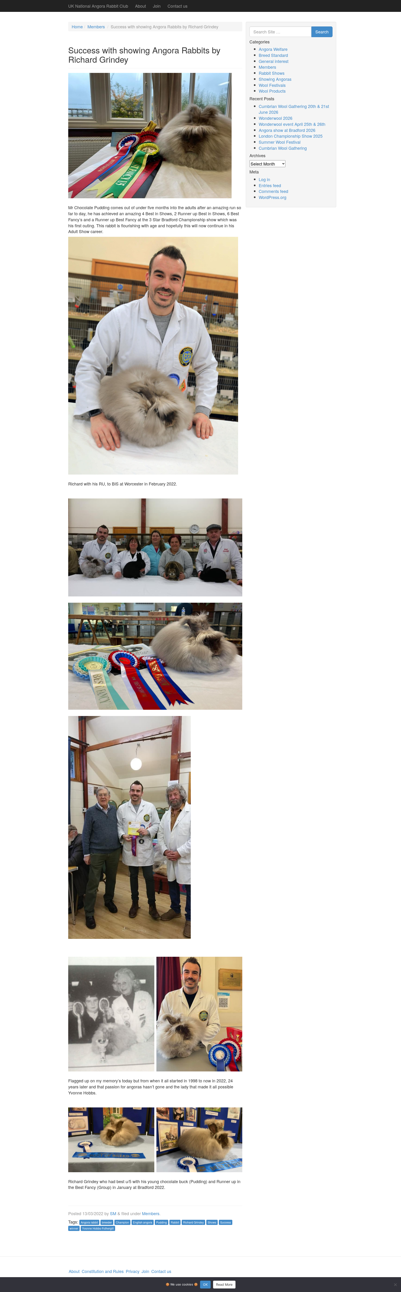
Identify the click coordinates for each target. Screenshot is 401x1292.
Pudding (161, 1222)
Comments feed (273, 191)
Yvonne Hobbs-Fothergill (98, 1228)
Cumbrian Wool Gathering (283, 148)
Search (322, 32)
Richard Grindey (193, 1222)
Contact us (178, 6)
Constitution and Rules (103, 1271)
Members (96, 26)
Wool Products (272, 91)
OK (205, 1284)
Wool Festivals (272, 85)
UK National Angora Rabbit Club (98, 6)
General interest (273, 61)
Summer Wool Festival (280, 142)
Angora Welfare (273, 49)
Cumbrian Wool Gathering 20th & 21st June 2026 (294, 109)
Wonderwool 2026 (275, 118)
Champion (122, 1222)
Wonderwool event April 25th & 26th (292, 124)
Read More (224, 1284)
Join (157, 6)
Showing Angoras (275, 79)
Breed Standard (273, 55)
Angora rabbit (89, 1222)
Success (225, 1222)
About (140, 6)
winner (74, 1228)
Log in (264, 179)
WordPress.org (272, 197)
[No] (395, 1284)
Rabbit (175, 1222)
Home (77, 26)
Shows (212, 1222)
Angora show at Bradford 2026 (287, 130)
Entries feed (270, 185)
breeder (107, 1222)
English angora (142, 1222)
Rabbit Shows (272, 73)
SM (113, 1213)
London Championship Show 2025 (291, 136)
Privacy (132, 1271)
